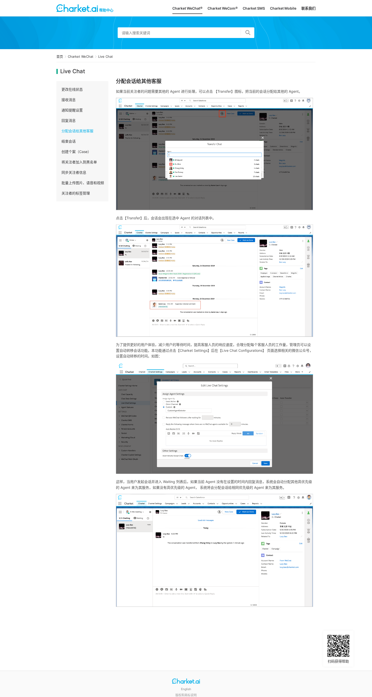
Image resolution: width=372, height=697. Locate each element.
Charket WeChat (80, 56)
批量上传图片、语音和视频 (82, 183)
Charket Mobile (283, 8)
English (186, 689)
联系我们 (308, 8)
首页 (59, 56)
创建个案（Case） (76, 151)
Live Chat (105, 56)
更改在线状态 (72, 89)
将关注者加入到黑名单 (79, 162)
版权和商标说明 (186, 695)
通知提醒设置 (72, 110)
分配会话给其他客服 (77, 131)
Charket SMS (254, 8)
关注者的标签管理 (75, 193)
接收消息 (68, 100)
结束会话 (68, 141)
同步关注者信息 (73, 172)
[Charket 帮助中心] (186, 682)
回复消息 (68, 120)
